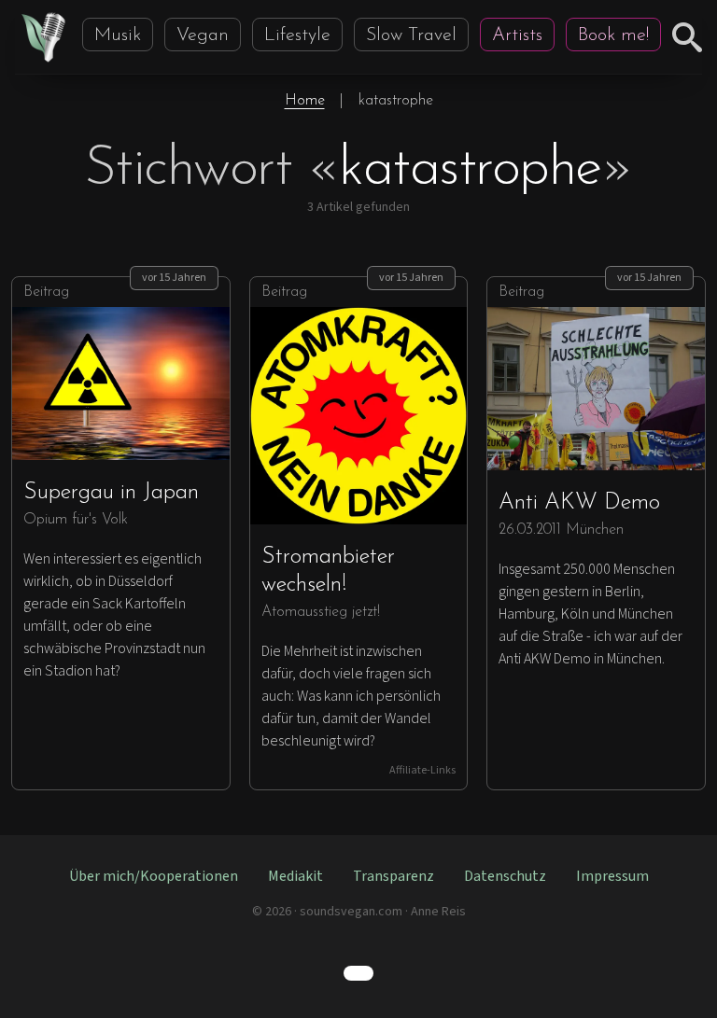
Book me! (613, 35)
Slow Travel (411, 35)
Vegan (202, 35)
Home (305, 100)
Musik (117, 35)
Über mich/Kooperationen (153, 876)
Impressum (612, 876)
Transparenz (393, 876)
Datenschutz (505, 876)
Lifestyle (297, 35)
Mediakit (295, 876)
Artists (517, 35)
